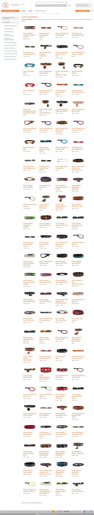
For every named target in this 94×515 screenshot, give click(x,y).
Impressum (30, 511)
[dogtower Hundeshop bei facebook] (84, 511)
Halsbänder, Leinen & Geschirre (8, 18)
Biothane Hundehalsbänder (9, 35)
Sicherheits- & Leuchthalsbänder (9, 39)
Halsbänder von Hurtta (10, 50)
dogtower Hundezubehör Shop (17, 511)
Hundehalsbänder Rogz (10, 53)
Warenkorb (82, 11)
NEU (24, 10)
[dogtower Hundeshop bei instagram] (91, 511)
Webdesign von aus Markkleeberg (49, 513)
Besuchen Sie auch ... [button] (76, 511)
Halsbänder (7, 22)
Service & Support (40, 11)
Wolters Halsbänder (9, 48)
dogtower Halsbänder (10, 45)
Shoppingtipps (46, 511)
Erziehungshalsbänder (10, 42)
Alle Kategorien (9, 11)
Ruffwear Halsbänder (10, 56)
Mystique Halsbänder (10, 59)
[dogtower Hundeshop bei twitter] (88, 511)
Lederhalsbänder (9, 28)
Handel (38, 511)
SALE (30, 10)
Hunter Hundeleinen (53, 19)
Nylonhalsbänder (9, 31)
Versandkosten (37, 502)
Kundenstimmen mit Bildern (82, 5)
